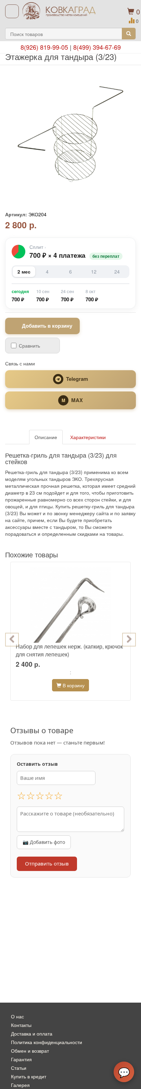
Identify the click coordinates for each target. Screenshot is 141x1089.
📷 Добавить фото (44, 842)
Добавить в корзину (47, 325)
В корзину (73, 685)
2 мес (23, 271)
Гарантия (21, 1059)
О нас (17, 1016)
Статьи (18, 1067)
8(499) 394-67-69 (97, 47)
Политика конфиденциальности (46, 1042)
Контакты (21, 1024)
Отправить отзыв (47, 863)
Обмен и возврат (30, 1050)
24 (117, 271)
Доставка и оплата (31, 1033)
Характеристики (88, 437)
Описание (46, 437)
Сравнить (29, 345)
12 (94, 271)
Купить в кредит (28, 1076)
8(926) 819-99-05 (44, 47)
